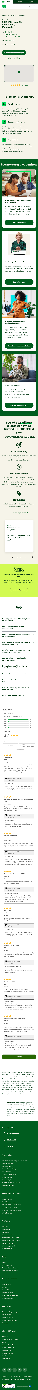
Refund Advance (7, 1298)
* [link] (33, 580)
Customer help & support (10, 1312)
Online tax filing (7, 1163)
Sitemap (5, 1323)
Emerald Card (6, 1290)
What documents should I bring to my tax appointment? (16, 635)
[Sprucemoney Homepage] (31, 2)
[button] (29, 6)
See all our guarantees (19, 512)
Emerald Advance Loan (10, 1295)
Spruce (4, 1287)
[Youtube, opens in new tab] (20, 1370)
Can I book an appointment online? (15, 674)
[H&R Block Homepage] (6, 2)
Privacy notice (7, 1265)
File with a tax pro (8, 1166)
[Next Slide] (32, 557)
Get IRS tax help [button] (19, 282)
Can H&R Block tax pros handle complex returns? (14, 659)
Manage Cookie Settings (10, 1268)
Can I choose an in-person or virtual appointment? (15, 689)
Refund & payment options (11, 1240)
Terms (4, 1262)
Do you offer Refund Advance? (13, 696)
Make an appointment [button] (19, 405)
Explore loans (6, 1284)
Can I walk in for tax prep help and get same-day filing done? (16, 643)
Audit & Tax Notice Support (11, 1182)
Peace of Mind (7, 1177)
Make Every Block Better (10, 1339)
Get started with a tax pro (14, 53)
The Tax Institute (7, 1356)
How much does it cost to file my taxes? (14, 681)
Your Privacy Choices (22, 1386)
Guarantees (6, 1358)
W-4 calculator (7, 1248)
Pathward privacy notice (10, 1270)
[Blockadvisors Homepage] (19, 2)
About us (5, 1336)
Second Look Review (9, 1174)
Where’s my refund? (8, 1246)
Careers (4, 1342)
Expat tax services (8, 1185)
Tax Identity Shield (8, 1180)
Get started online (19, 222)
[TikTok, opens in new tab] (4, 1370)
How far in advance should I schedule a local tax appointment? (16, 651)
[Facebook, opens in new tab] (9, 1370)
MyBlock (5, 1226)
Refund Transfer (7, 1292)
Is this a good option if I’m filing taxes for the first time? (16, 620)
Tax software (6, 1171)
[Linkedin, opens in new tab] (25, 1370)
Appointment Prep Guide (10, 1237)
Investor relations (8, 1353)
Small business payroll (9, 1207)
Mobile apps (6, 1229)
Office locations (7, 1317)
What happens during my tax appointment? (13, 627)
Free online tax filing (9, 1169)
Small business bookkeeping (11, 1204)
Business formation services (11, 1210)
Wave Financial (7, 1213)
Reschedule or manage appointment (14, 1160)
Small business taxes (9, 1202)
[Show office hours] (14, 44)
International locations (9, 1320)
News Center (6, 1350)
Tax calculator (6, 1232)
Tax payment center (8, 1243)
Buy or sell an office (8, 1345)
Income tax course (8, 1347)
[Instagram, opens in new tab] (14, 1370)
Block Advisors (7, 1199)
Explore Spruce (19, 590)
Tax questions (6, 1314)
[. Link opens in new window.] (8, 1386)
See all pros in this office (14, 58)
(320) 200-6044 (10, 40)
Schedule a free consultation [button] (19, 346)
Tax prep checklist (8, 1235)
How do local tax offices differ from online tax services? (15, 667)
